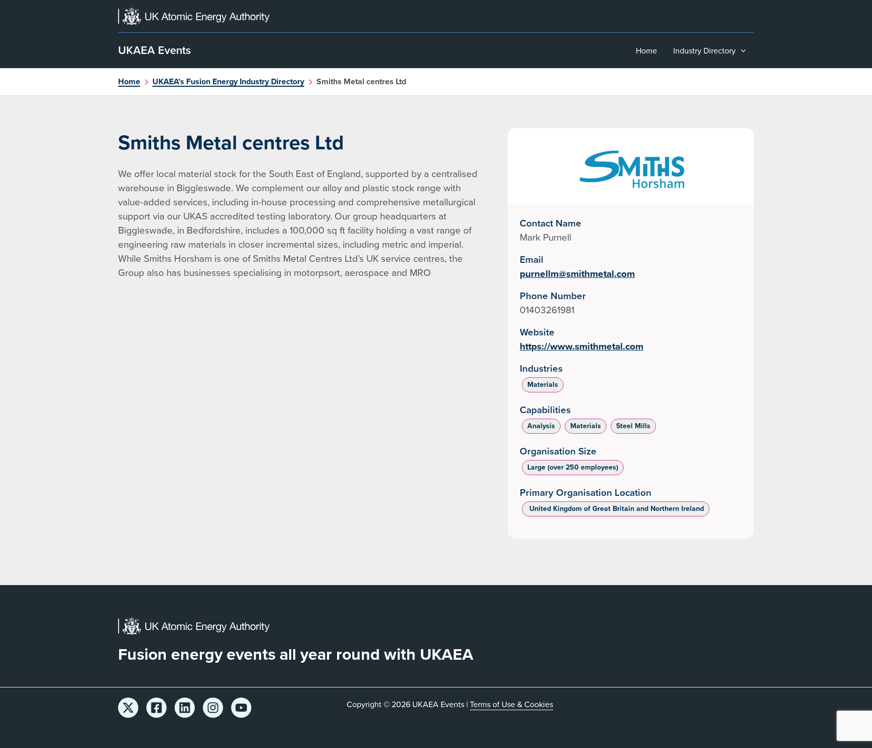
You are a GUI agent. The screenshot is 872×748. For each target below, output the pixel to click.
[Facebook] (156, 708)
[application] (741, 50)
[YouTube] (241, 708)
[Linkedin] (185, 708)
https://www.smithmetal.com (581, 346)
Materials (542, 384)
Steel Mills (633, 426)
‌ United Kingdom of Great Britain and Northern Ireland (615, 508)
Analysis (541, 426)
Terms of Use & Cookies (511, 704)
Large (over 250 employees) (572, 467)
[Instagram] (213, 708)
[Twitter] (128, 708)
